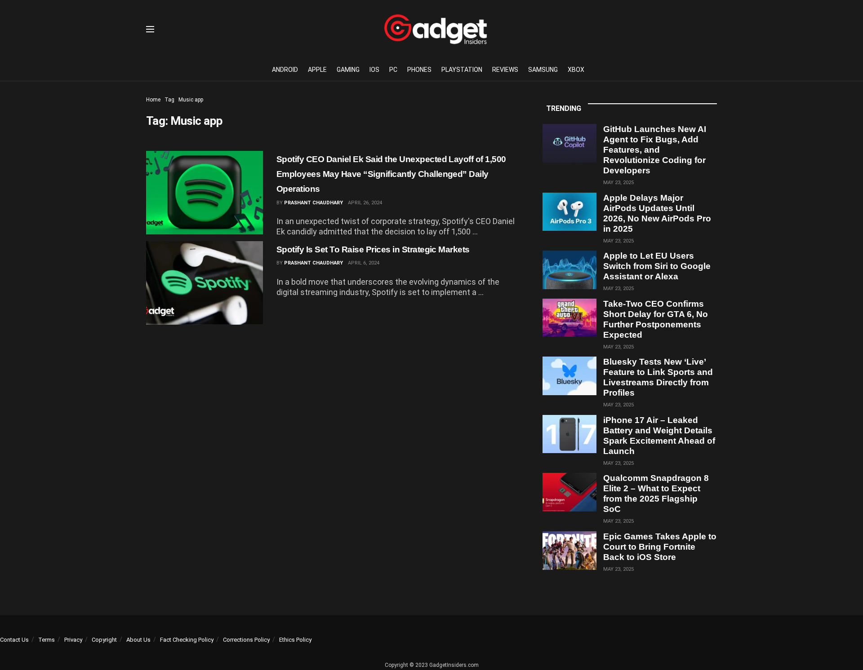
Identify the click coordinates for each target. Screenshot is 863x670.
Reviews (505, 69)
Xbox (576, 69)
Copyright (104, 639)
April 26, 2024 (365, 203)
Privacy (73, 639)
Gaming (348, 69)
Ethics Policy (295, 639)
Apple (317, 69)
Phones (419, 69)
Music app (190, 100)
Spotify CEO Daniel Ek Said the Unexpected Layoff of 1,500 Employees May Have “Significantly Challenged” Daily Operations (391, 174)
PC (393, 69)
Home (153, 100)
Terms (46, 639)
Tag (169, 100)
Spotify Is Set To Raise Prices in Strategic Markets (373, 249)
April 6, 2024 (363, 263)
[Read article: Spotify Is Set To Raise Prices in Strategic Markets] (204, 283)
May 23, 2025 (618, 182)
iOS (374, 69)
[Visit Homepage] (435, 29)
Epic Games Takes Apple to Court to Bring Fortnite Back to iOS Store (659, 547)
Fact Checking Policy (187, 639)
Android (285, 69)
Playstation (461, 69)
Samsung (543, 69)
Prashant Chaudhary (313, 203)
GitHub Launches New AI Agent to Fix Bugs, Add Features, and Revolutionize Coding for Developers (654, 149)
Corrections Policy (246, 639)
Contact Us (14, 639)
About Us (138, 639)
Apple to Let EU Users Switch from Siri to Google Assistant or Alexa (657, 266)
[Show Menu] (150, 29)
